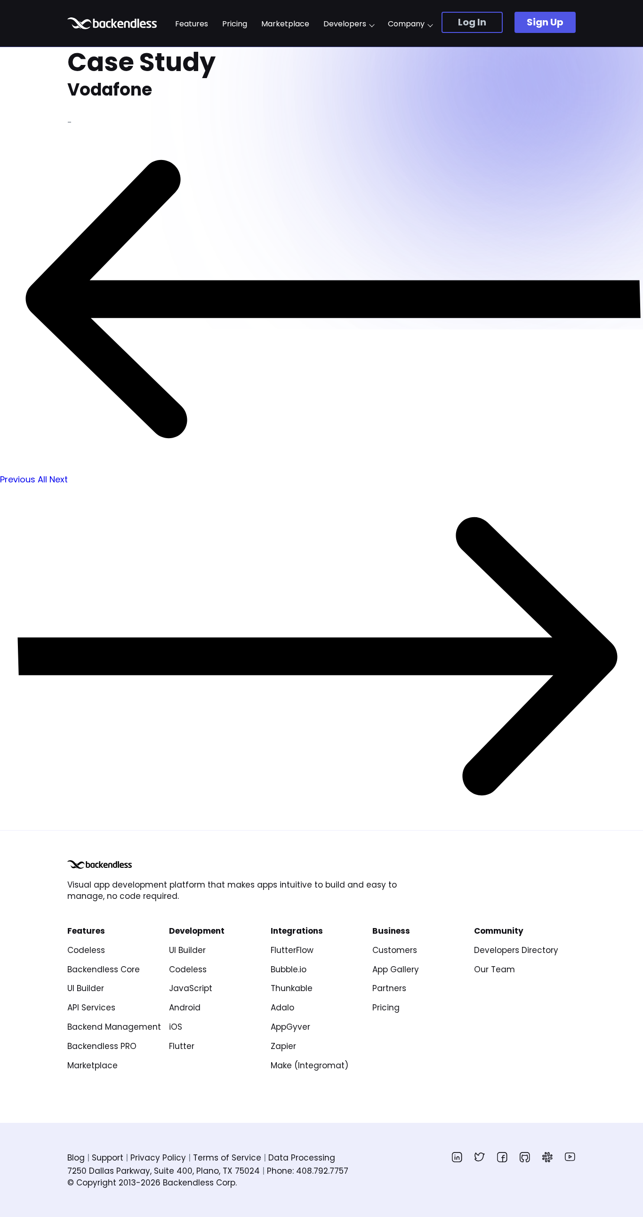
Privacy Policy (158, 1157)
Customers (394, 950)
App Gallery (395, 969)
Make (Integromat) (309, 1065)
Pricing (234, 24)
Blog (76, 1157)
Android (185, 1007)
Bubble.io (288, 969)
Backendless (113, 23)
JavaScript (190, 988)
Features (191, 24)
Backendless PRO (102, 1046)
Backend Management (114, 1027)
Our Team (494, 969)
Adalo (282, 1007)
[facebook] (502, 1156)
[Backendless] (99, 864)
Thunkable (292, 988)
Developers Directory (516, 950)
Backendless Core (103, 969)
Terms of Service (227, 1157)
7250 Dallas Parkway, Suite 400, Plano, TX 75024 (163, 1171)
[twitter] (479, 1156)
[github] (524, 1156)
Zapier (283, 1046)
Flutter (181, 1046)
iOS (175, 1027)
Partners (389, 988)
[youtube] (570, 1156)
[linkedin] (457, 1156)
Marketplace (285, 24)
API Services (91, 1007)
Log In (472, 22)
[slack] (547, 1156)
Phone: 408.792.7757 (307, 1171)
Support (107, 1157)
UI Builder (85, 988)
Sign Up (545, 22)
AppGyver (290, 1027)
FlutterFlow (292, 950)
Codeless (86, 950)
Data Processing (301, 1157)
